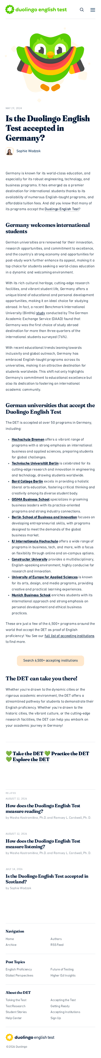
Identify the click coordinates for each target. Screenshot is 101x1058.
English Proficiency (19, 969)
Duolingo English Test (62, 209)
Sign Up (55, 1018)
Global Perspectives (19, 975)
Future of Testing (62, 969)
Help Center (14, 1018)
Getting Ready (60, 1006)
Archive (11, 945)
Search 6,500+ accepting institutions (50, 661)
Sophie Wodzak (28, 151)
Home (10, 939)
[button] (93, 10)
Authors (56, 939)
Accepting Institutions (65, 1012)
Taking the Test (16, 1000)
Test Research (16, 1006)
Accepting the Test (63, 1000)
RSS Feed (57, 945)
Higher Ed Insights (63, 975)
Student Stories (16, 1012)
